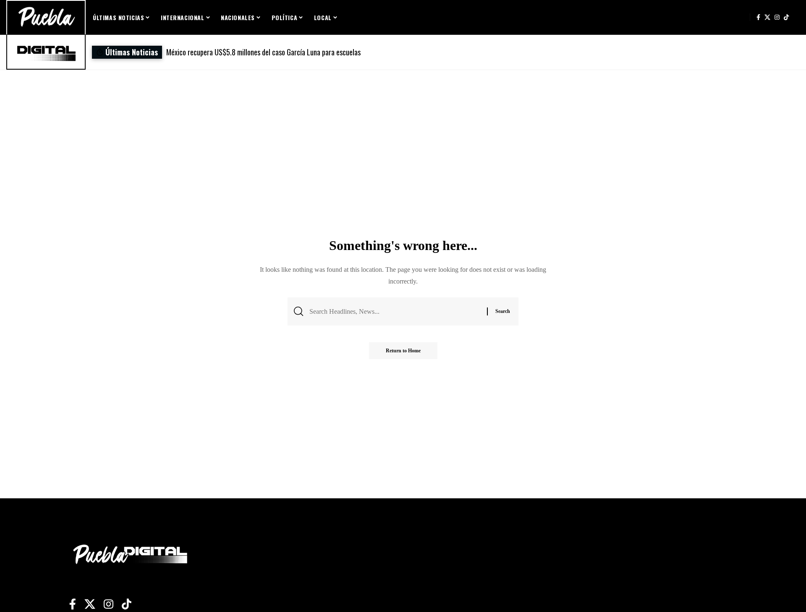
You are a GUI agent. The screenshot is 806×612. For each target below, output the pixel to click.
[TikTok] (786, 17)
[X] (767, 17)
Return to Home (403, 351)
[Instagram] (777, 17)
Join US (741, 17)
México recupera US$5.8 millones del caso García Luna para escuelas (263, 52)
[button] (517, 52)
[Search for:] (395, 311)
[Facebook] (758, 17)
